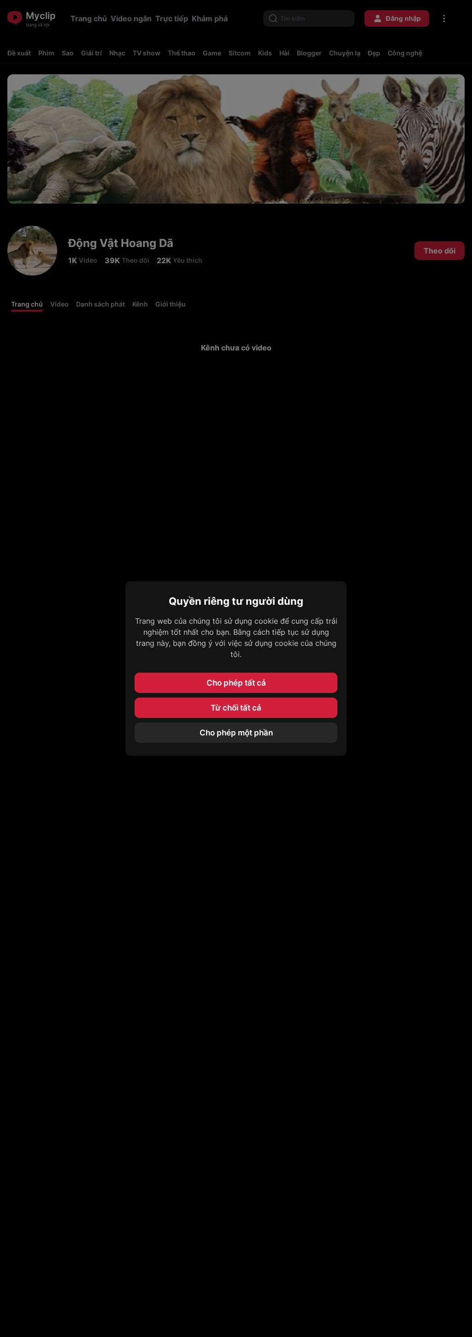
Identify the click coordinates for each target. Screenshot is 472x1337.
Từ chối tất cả (236, 707)
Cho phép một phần (236, 732)
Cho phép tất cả (236, 682)
